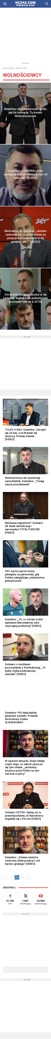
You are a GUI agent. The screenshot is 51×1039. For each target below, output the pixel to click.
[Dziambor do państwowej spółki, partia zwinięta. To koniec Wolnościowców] (25, 113)
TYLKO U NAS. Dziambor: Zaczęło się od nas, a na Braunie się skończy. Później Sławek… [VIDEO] (25, 434)
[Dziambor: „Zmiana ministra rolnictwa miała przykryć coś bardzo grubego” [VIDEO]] (25, 840)
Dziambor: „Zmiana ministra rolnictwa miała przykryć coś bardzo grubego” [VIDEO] (22, 860)
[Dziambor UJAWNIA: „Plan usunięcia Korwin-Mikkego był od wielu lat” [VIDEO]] (25, 175)
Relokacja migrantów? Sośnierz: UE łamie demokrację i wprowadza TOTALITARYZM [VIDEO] (24, 527)
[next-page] (28, 877)
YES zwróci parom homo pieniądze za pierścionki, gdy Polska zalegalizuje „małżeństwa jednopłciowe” (24, 575)
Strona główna (8, 68)
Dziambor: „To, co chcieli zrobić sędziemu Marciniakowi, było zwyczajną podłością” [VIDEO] (24, 623)
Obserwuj (25, 894)
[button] (4, 4)
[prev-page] (5, 877)
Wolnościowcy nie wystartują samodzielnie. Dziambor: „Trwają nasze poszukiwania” (24, 481)
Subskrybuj (41, 894)
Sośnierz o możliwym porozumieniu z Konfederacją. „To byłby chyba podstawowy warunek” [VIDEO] (25, 669)
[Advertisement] (25, 34)
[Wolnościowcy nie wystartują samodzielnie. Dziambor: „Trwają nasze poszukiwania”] (25, 460)
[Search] (47, 4)
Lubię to (10, 894)
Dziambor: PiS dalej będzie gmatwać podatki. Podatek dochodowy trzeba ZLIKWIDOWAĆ (21, 717)
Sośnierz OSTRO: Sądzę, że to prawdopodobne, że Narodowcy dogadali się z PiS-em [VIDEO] (24, 816)
